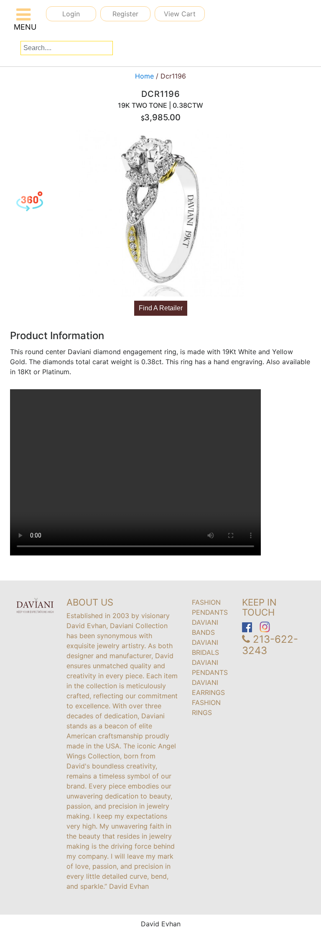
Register (125, 14)
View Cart (180, 14)
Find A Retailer (161, 308)
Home (144, 76)
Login (71, 14)
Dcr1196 (171, 76)
